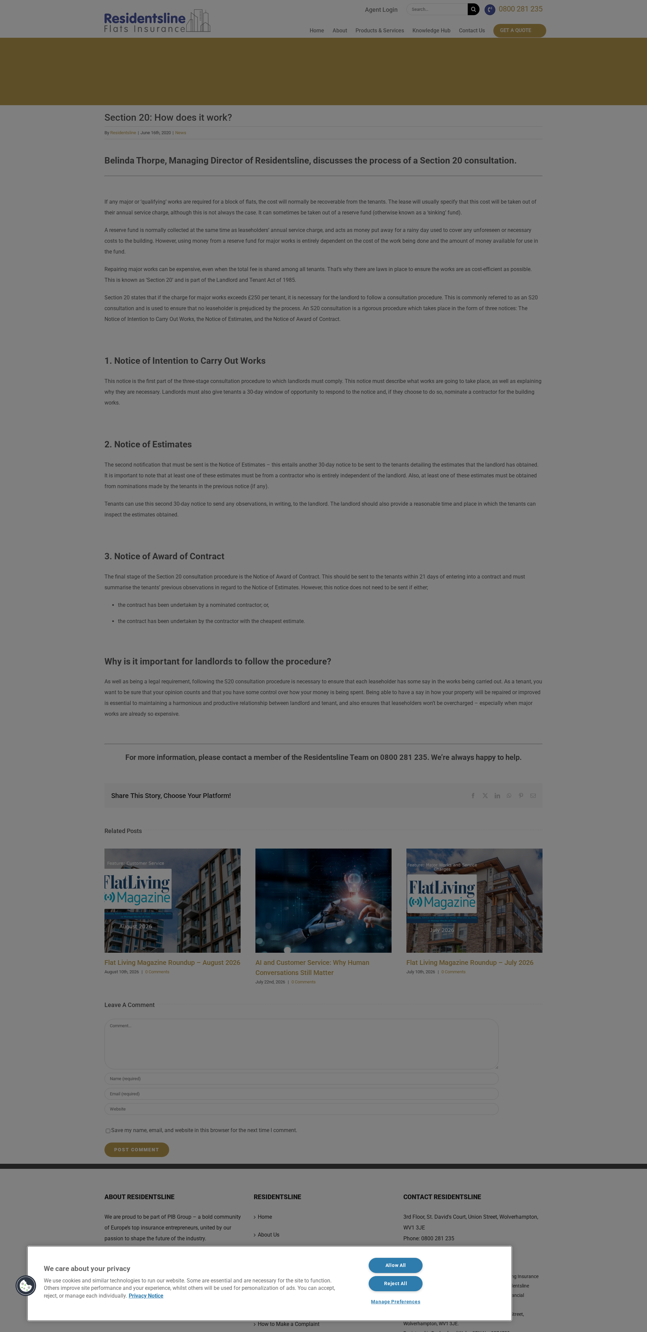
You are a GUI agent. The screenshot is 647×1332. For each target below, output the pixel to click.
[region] (269, 1283)
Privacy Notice (146, 1296)
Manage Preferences (395, 1302)
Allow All (396, 1265)
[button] (26, 1286)
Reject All (395, 1283)
